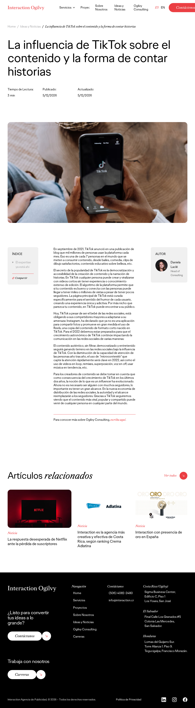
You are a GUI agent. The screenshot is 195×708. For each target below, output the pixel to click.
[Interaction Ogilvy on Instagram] (174, 699)
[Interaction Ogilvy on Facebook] (185, 699)
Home (12, 26)
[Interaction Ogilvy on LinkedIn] (163, 699)
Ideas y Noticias (30, 26)
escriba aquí (117, 420)
